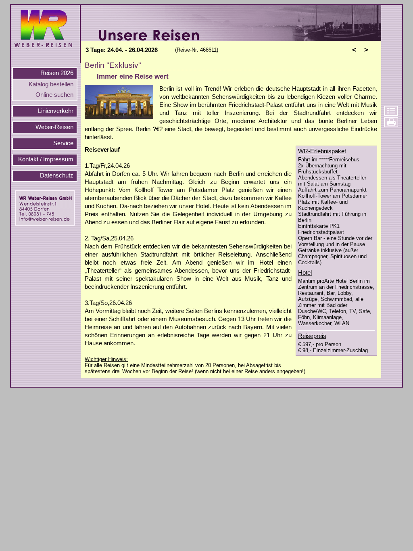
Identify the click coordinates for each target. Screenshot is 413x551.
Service (63, 143)
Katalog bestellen (51, 84)
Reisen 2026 (56, 73)
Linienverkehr (55, 111)
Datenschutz (56, 175)
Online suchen (54, 95)
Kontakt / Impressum (45, 159)
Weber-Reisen (54, 127)
